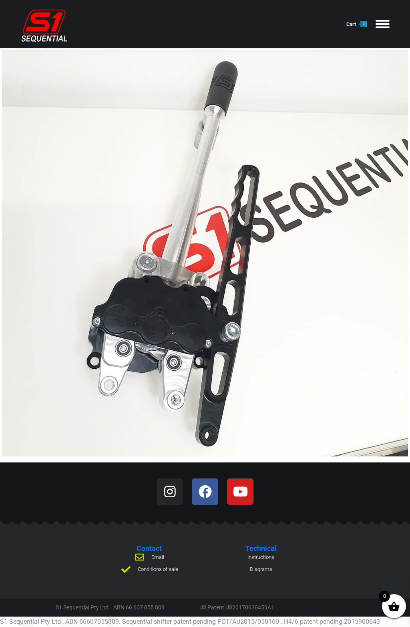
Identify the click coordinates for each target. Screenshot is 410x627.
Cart (355, 24)
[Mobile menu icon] (382, 24)
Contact (149, 548)
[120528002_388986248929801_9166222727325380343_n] (205, 253)
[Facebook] (205, 491)
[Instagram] (170, 491)
